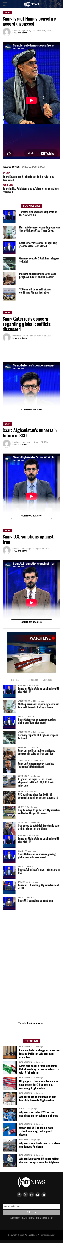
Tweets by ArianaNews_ (31, 1023)
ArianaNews (30, 167)
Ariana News (21, 33)
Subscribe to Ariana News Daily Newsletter (31, 1218)
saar (42, 167)
